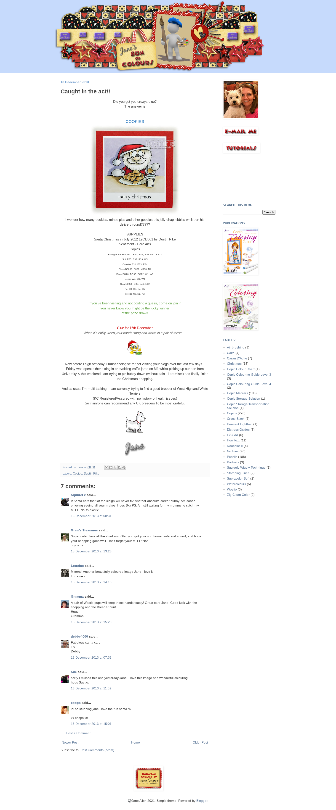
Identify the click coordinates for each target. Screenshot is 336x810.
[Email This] (106, 467)
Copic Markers (237, 393)
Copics (77, 473)
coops (76, 702)
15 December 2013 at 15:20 (91, 622)
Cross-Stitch (236, 418)
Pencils (232, 457)
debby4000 (79, 636)
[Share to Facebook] (119, 467)
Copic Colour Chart (241, 369)
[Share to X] (115, 467)
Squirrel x (78, 495)
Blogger (201, 800)
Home (135, 742)
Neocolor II (235, 446)
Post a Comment (78, 733)
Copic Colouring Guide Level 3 (249, 374)
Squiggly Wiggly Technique (246, 467)
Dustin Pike (91, 473)
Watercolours (236, 484)
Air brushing (235, 347)
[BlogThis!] (111, 467)
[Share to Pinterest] (124, 467)
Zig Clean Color (238, 494)
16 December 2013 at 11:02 (91, 688)
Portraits (233, 462)
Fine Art (232, 435)
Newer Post (70, 742)
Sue (74, 672)
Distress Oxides (238, 429)
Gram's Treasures (84, 530)
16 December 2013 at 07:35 (91, 657)
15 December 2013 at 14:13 (91, 582)
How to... (233, 440)
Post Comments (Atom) (97, 750)
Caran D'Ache (237, 358)
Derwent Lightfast (239, 424)
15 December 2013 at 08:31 (91, 516)
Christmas (234, 363)
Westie (232, 489)
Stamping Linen (238, 473)
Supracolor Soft (238, 478)
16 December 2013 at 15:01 (91, 724)
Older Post (200, 742)
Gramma (77, 596)
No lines (233, 451)
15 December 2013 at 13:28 (91, 551)
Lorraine (77, 565)
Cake (231, 353)
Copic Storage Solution (243, 398)
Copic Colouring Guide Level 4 (249, 384)
